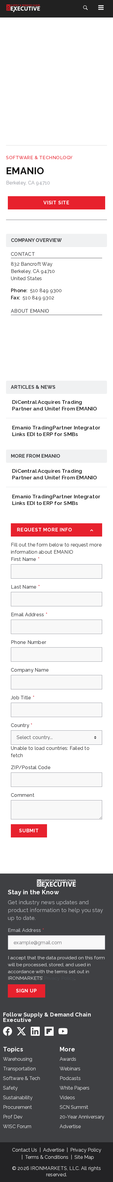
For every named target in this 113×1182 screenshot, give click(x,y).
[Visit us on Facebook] (7, 1031)
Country (21, 725)
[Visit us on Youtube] (62, 1031)
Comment (22, 795)
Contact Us (24, 1150)
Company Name (30, 670)
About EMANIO (30, 311)
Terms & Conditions (46, 1157)
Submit (29, 831)
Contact (23, 254)
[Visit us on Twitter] (21, 1031)
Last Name (25, 587)
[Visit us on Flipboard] (49, 1031)
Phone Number (28, 642)
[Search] (85, 8)
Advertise (53, 1150)
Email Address (29, 614)
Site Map (84, 1157)
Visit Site (56, 203)
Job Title (22, 697)
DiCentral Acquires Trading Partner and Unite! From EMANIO (54, 405)
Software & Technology (39, 157)
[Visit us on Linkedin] (35, 1031)
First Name (25, 559)
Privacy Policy (59, 978)
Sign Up (26, 991)
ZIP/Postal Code (31, 767)
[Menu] (101, 8)
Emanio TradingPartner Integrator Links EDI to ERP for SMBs (56, 430)
